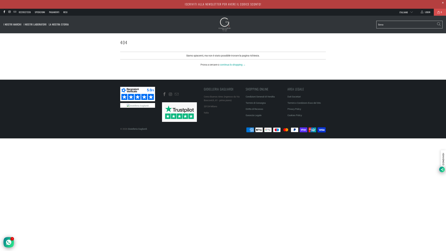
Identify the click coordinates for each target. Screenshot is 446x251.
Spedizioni (40, 12)
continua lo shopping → (232, 64)
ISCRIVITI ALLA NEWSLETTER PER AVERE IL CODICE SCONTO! (223, 4)
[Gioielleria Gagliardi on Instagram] (9, 12)
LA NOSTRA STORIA (59, 24)
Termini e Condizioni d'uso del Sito (304, 103)
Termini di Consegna (256, 103)
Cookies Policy (294, 115)
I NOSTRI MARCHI (12, 24)
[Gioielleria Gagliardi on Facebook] (4, 12)
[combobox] (409, 24)
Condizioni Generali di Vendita (260, 96)
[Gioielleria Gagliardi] (225, 24)
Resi (65, 12)
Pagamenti (54, 12)
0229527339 (25, 12)
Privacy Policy (294, 109)
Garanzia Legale (254, 115)
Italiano (404, 12)
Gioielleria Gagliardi (137, 129)
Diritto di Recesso (254, 109)
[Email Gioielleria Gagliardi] (14, 12)
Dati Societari (294, 96)
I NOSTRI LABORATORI (35, 24)
